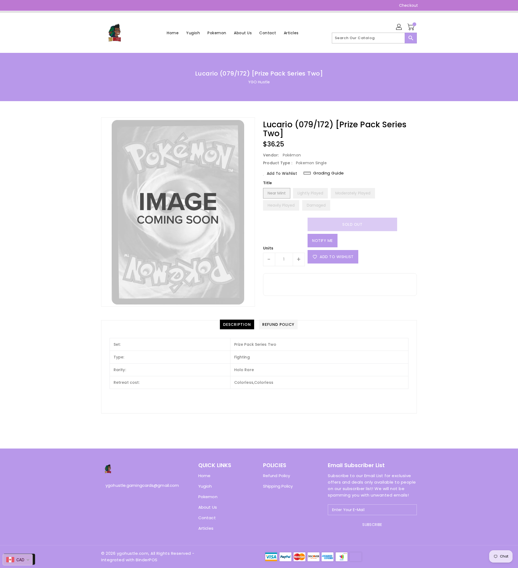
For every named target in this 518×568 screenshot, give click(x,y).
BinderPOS (147, 560)
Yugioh (205, 486)
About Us (207, 507)
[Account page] (399, 27)
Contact (207, 518)
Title (267, 183)
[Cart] (411, 27)
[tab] (237, 324)
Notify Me (322, 240)
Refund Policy (276, 475)
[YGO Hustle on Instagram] (104, 5)
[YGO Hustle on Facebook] (94, 5)
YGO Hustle (259, 82)
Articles (205, 528)
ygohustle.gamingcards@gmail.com (138, 485)
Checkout (408, 5)
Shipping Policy (278, 486)
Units (268, 248)
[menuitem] (172, 32)
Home (204, 475)
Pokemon (207, 496)
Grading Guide (328, 173)
